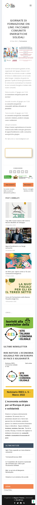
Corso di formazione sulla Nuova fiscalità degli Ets (18, 298)
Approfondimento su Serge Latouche (15, 247)
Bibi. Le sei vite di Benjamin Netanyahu (15, 471)
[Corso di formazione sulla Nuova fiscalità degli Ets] (19, 286)
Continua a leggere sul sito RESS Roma (18, 152)
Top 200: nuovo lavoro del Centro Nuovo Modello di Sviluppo (18, 221)
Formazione (23, 41)
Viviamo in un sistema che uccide (17, 477)
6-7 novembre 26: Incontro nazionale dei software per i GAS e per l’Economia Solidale (18, 463)
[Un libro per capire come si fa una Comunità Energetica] (19, 261)
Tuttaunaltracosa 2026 (14, 457)
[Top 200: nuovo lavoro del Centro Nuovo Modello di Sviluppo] (19, 210)
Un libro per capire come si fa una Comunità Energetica (18, 272)
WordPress (19, 500)
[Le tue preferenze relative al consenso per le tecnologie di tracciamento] (33, 501)
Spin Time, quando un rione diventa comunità (18, 451)
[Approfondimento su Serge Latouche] (19, 235)
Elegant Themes (19, 498)
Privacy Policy (8, 490)
